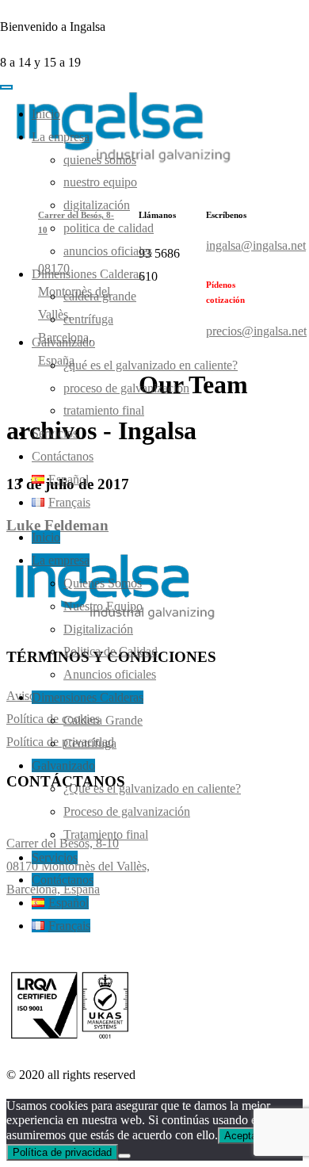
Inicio (46, 114)
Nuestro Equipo (100, 182)
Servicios (55, 433)
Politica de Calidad (108, 228)
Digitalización (96, 205)
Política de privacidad (62, 1152)
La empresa (61, 136)
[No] (124, 1156)
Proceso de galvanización (126, 388)
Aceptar (242, 1136)
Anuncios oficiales (107, 251)
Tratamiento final (103, 410)
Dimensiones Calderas (87, 274)
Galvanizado (63, 342)
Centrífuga (88, 319)
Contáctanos (62, 456)
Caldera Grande (99, 296)
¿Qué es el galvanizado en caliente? (150, 365)
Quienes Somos (99, 159)
